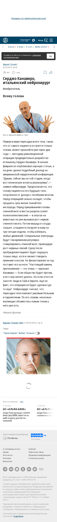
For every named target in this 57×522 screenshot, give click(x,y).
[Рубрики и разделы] (51, 40)
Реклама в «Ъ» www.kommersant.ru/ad (28, 18)
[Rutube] (29, 469)
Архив (5, 452)
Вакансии (7, 461)
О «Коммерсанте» (11, 449)
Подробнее (18, 516)
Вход (40, 40)
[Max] (35, 469)
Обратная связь (36, 452)
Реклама (7, 458)
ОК (50, 56)
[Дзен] (17, 469)
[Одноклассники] (23, 469)
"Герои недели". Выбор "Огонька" (19, 332)
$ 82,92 (11, 47)
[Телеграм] (5, 469)
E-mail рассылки (36, 458)
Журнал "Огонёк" (10, 64)
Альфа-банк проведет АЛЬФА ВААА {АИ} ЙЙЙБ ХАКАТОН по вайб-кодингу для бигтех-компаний (16, 416)
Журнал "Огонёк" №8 (13, 322)
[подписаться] (38, 333)
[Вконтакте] (11, 469)
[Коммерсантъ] (5, 40)
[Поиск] (46, 40)
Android (32, 449)
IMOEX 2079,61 (41, 47)
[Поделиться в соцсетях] (51, 72)
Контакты (7, 455)
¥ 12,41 (29, 47)
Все (21, 402)
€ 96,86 (20, 47)
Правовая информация (39, 455)
